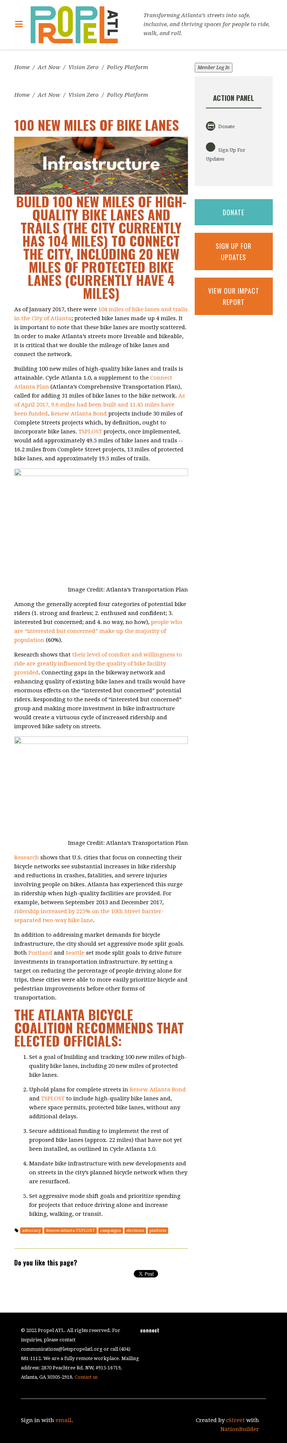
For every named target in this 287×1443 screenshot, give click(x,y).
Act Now (49, 67)
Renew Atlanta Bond (79, 413)
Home (22, 67)
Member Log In (213, 67)
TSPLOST (90, 431)
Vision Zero (83, 67)
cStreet (235, 1420)
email (63, 1420)
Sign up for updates (233, 251)
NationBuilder (239, 1429)
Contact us (86, 1377)
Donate (226, 126)
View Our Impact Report (233, 296)
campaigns (110, 1230)
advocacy (31, 1230)
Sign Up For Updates (226, 154)
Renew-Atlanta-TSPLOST (70, 1230)
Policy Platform (127, 67)
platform (157, 1230)
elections (135, 1230)
